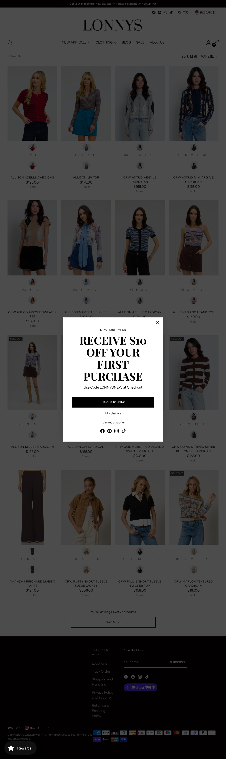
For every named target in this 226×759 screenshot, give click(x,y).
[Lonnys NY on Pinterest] (109, 431)
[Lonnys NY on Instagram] (116, 431)
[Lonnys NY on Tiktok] (123, 431)
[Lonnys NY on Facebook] (102, 431)
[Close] (157, 322)
